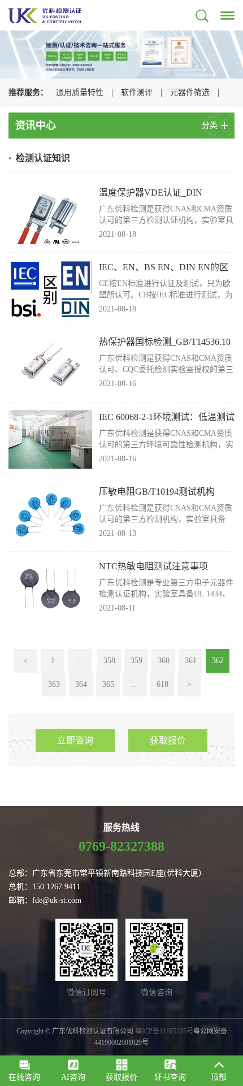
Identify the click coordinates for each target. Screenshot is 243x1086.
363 (54, 684)
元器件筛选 (190, 92)
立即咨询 (75, 740)
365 (108, 684)
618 (162, 684)
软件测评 (137, 92)
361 (191, 660)
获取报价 (168, 740)
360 (164, 660)
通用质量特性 (79, 92)
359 (136, 660)
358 (109, 660)
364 (81, 684)
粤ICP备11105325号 (164, 1031)
